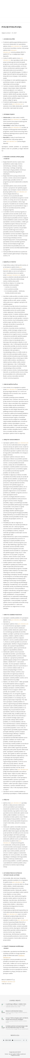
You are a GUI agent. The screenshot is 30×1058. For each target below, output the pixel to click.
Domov (6, 1054)
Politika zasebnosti (21, 1054)
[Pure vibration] (15, 10)
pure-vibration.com (16, 46)
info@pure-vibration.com (8, 981)
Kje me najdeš (12, 1054)
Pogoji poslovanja (15, 1055)
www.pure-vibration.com (13, 275)
